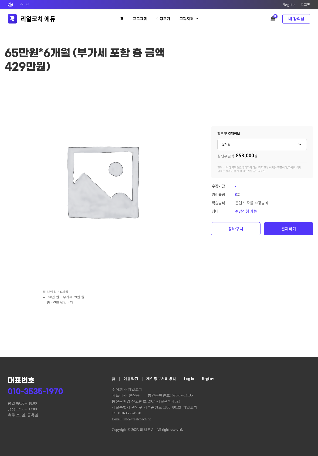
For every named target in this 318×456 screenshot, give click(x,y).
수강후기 (163, 18)
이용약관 (130, 379)
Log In (189, 379)
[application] (195, 18)
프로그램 (140, 18)
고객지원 (186, 18)
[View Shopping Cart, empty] (273, 18)
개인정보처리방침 (161, 379)
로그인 (305, 4)
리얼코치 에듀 (37, 18)
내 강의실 (296, 19)
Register (289, 4)
